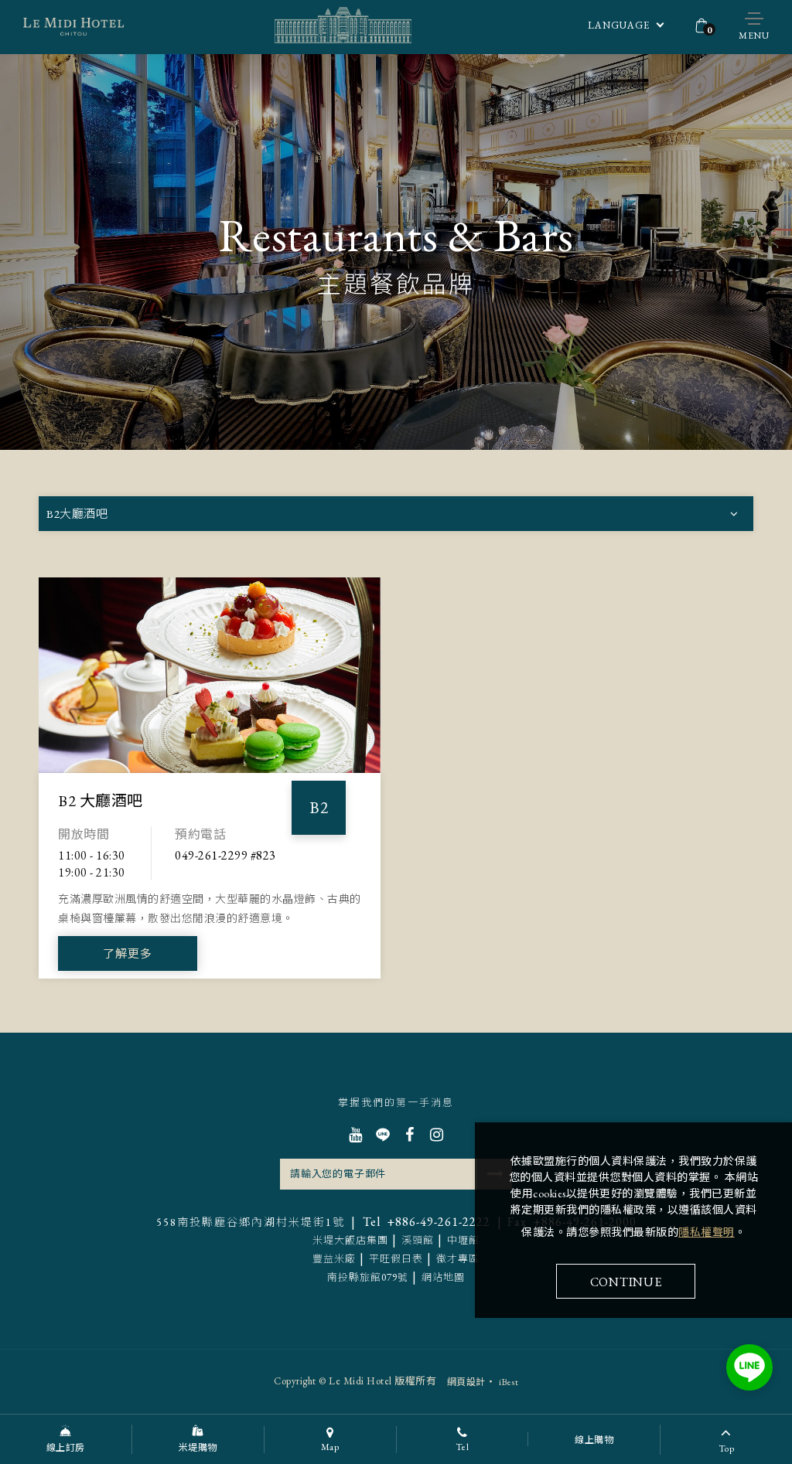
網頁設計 (466, 1382)
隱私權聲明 (706, 1232)
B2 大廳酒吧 (100, 801)
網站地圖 (443, 1277)
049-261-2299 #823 (225, 855)
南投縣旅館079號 (367, 1277)
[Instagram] (436, 1135)
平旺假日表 (396, 1258)
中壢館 (463, 1240)
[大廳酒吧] (210, 675)
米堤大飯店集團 (350, 1240)
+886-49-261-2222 (426, 1222)
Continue (626, 1282)
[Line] (382, 1135)
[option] (209, 758)
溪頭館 (417, 1240)
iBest (509, 1382)
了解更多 (127, 953)
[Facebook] (409, 1135)
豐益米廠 (334, 1258)
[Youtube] (355, 1135)
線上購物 (594, 1440)
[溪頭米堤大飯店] (73, 27)
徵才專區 (458, 1258)
